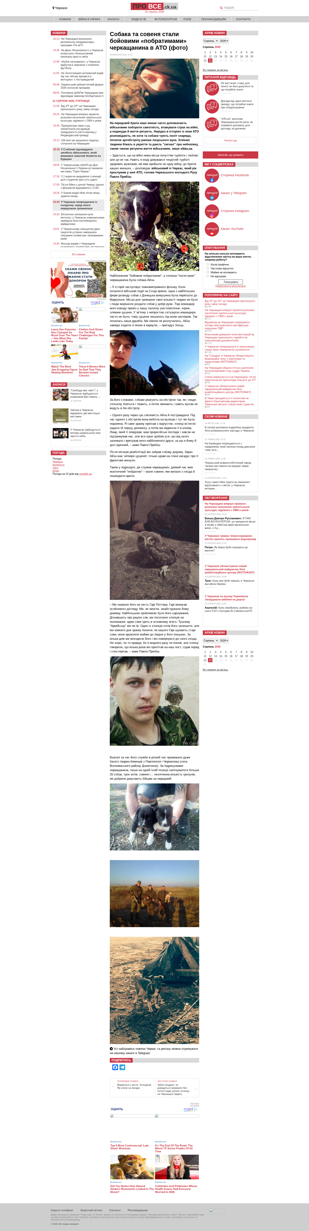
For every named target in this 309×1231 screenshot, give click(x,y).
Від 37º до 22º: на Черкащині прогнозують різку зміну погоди (80, 107)
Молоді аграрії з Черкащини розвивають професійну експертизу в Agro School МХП (82, 246)
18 (241, 56)
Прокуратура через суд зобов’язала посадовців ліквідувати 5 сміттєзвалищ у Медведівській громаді (79, 130)
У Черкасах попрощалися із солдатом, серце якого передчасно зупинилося (79, 205)
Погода (59, 452)
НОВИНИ (59, 32)
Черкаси (61, 8)
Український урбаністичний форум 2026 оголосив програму (82, 86)
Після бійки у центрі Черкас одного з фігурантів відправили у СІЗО (82, 186)
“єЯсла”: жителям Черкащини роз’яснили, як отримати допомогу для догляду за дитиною (237, 123)
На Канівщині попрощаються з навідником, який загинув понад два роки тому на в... (230, 446)
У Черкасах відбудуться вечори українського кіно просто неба (85, 433)
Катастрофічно (220, 264)
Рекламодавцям (213, 19)
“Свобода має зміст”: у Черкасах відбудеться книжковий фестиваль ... (85, 393)
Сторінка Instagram (235, 211)
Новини (65, 19)
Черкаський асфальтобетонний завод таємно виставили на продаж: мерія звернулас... (228, 466)
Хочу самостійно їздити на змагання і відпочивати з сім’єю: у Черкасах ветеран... (227, 485)
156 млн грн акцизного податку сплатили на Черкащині (80, 142)
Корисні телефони (62, 1210)
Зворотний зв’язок (91, 1210)
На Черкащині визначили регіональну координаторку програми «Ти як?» (77, 42)
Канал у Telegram (234, 193)
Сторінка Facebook (235, 175)
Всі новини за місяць (215, 69)
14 (220, 56)
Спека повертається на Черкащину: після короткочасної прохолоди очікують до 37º (230, 378)
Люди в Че (138, 19)
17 (236, 56)
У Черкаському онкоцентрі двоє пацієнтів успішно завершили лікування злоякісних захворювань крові (82, 233)
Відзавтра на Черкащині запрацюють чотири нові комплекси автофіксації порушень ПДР (227, 325)
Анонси (113, 19)
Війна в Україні (89, 19)
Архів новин (215, 32)
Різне (187, 19)
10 (251, 52)
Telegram (144, 1053)
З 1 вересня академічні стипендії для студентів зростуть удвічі (81, 178)
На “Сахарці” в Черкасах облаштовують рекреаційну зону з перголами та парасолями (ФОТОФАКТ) (229, 358)
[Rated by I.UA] (217, 1213)
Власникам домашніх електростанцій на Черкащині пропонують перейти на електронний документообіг (229, 337)
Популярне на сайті (221, 295)
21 (205, 60)
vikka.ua (186, 148)
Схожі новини (216, 416)
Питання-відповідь (220, 77)
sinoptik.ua (85, 473)
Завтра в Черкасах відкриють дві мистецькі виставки (85, 413)
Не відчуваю (218, 276)
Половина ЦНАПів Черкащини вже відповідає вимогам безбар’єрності (82, 94)
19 (246, 56)
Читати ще (230, 140)
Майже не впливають (224, 272)
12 (210, 56)
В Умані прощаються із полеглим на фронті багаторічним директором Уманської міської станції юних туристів (229, 401)
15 (225, 56)
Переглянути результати (230, 285)
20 (251, 56)
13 (215, 56)
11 (205, 56)
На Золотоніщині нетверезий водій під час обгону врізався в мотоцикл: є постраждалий (82, 76)
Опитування (215, 247)
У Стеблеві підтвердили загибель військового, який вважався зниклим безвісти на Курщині (81, 154)
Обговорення (216, 497)
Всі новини (78, 254)
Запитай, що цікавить (230, 154)
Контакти (243, 19)
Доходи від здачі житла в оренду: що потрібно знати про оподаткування (237, 104)
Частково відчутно (222, 268)
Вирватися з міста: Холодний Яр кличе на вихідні (134, 1086)
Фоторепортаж (165, 19)
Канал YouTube (232, 229)
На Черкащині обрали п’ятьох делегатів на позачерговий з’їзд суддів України (229, 369)
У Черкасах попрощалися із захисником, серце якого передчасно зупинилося (229, 348)
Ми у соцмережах (219, 164)
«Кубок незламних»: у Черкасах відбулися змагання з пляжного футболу (80, 65)
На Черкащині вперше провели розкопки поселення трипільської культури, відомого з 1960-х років (81, 117)
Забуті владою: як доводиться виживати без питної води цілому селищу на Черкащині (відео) (173, 1089)
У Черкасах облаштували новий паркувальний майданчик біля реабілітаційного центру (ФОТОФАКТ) (228, 389)
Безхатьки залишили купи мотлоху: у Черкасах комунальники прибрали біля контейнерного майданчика (82, 219)
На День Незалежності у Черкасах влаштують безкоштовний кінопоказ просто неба (82, 53)
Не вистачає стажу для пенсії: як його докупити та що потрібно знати (237, 86)
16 (231, 56)
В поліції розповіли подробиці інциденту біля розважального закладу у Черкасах (229, 429)
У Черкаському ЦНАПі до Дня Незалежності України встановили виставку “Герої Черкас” (82, 168)
